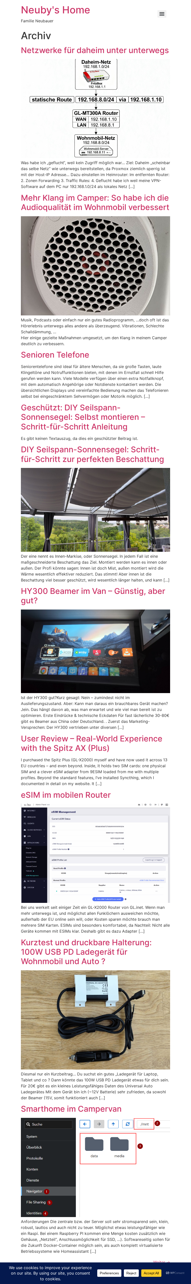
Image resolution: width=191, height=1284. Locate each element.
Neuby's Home (55, 10)
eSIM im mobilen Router (66, 795)
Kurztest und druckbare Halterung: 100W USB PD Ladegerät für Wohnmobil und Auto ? (86, 952)
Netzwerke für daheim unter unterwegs (95, 50)
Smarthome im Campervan (71, 1109)
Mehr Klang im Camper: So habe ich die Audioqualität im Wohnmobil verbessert (95, 202)
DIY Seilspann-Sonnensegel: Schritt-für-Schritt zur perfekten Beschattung (92, 454)
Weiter (161, 1262)
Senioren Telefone (55, 355)
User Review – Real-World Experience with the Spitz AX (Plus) (91, 743)
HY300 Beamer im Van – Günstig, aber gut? (93, 595)
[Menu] (161, 14)
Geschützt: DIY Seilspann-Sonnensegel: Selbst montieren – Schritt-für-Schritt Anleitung (83, 417)
